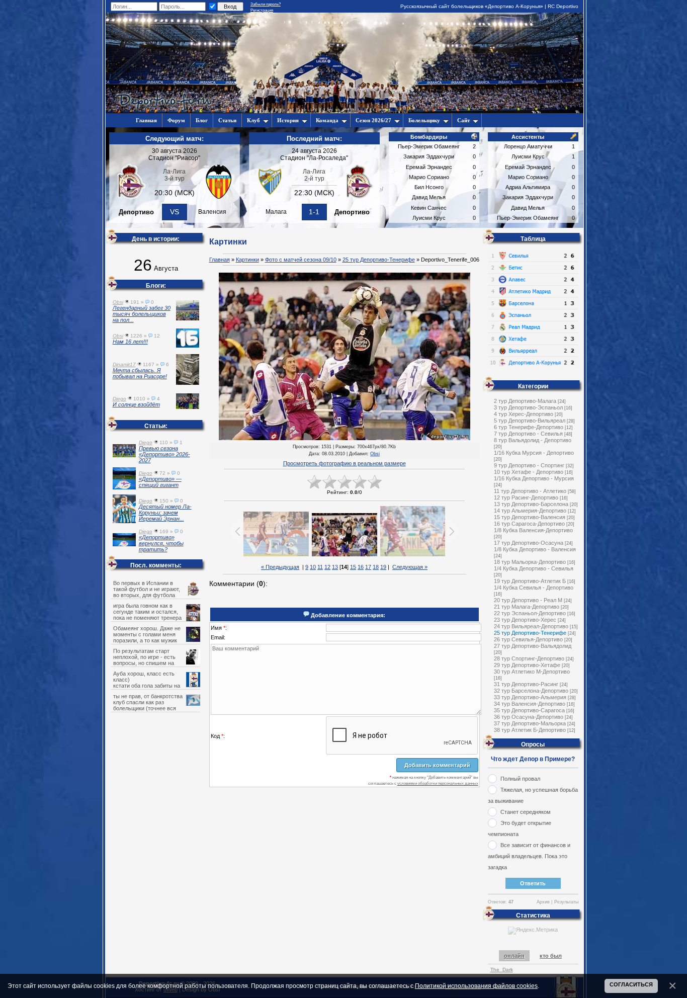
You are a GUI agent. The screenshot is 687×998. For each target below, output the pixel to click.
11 (320, 567)
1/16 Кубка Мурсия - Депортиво (534, 453)
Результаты (566, 901)
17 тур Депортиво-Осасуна (528, 543)
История (288, 120)
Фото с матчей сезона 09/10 (300, 260)
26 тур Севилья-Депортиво (528, 639)
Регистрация (261, 10)
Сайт (463, 120)
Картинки (247, 260)
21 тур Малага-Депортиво (526, 607)
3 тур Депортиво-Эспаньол (528, 407)
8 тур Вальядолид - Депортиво (532, 440)
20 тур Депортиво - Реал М (528, 600)
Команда (327, 120)
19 (383, 567)
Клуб (253, 120)
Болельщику (424, 120)
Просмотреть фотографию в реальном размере (344, 463)
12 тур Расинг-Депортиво (526, 497)
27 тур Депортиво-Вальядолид (532, 646)
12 (327, 567)
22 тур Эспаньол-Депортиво (530, 613)
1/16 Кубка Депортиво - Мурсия (534, 478)
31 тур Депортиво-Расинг (526, 684)
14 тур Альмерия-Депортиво (530, 511)
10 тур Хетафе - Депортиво (528, 472)
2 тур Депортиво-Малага (525, 401)
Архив (543, 901)
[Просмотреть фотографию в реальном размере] (344, 357)
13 (335, 567)
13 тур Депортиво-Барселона (531, 504)
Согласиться (631, 984)
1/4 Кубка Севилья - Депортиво (533, 588)
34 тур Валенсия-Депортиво (529, 704)
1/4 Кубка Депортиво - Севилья (533, 568)
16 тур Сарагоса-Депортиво (529, 524)
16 (361, 567)
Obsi (375, 453)
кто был (551, 956)
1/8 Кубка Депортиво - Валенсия (535, 549)
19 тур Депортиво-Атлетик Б (530, 581)
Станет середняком (525, 812)
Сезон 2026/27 (373, 120)
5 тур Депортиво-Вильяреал (529, 421)
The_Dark (501, 969)
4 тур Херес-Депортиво (523, 414)
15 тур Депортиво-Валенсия (529, 517)
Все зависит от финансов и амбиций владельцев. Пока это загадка (529, 856)
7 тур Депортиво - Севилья (528, 434)
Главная (219, 260)
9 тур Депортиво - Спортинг (529, 465)
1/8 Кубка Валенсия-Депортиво (533, 530)
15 (353, 567)
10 (313, 567)
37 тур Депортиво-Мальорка (530, 723)
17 (368, 567)
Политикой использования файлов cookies (476, 985)
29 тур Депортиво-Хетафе (527, 665)
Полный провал (520, 779)
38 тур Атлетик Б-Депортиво (530, 730)
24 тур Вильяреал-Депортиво (531, 626)
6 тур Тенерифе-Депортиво (528, 427)
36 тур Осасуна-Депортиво (528, 717)
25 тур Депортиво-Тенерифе (378, 260)
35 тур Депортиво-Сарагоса (529, 710)
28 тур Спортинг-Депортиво (529, 658)
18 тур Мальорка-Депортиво (530, 562)
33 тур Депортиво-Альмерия (530, 697)
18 (376, 567)
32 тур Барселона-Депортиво (531, 691)
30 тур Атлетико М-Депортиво (532, 672)
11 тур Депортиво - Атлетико (530, 491)
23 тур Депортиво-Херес (525, 620)
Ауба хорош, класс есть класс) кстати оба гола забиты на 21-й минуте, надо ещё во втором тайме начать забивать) (156, 686)
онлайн (514, 956)
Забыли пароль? (265, 4)
